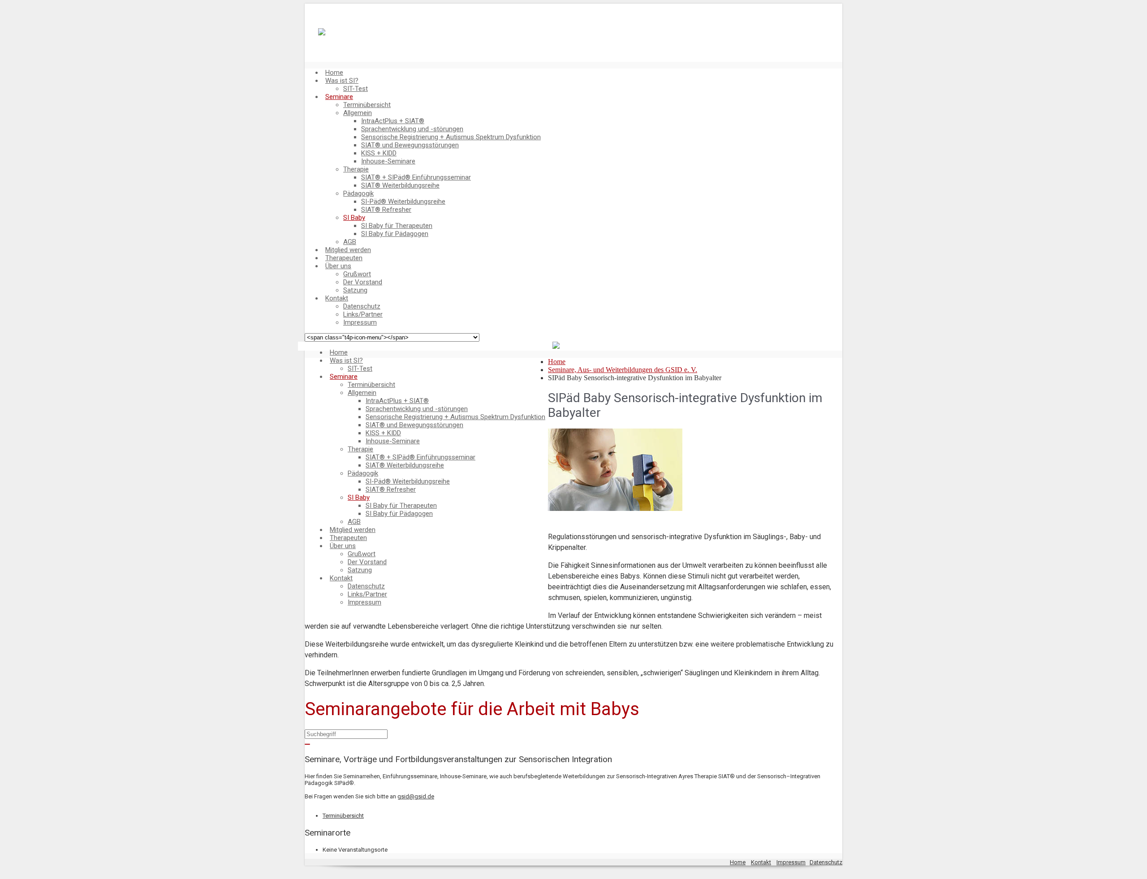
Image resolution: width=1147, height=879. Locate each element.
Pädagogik (358, 193)
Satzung (355, 290)
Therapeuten (343, 258)
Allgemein (357, 113)
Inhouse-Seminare (388, 161)
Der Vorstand (362, 282)
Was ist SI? (341, 81)
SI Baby (354, 218)
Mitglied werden (348, 250)
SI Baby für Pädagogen (394, 234)
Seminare (339, 97)
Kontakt (336, 298)
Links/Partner (363, 314)
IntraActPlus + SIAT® (392, 121)
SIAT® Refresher (386, 210)
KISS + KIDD (379, 153)
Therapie (356, 169)
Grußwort (357, 274)
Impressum (360, 322)
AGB (349, 242)
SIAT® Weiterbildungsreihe (400, 185)
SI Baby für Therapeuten (396, 226)
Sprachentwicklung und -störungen (412, 129)
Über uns (338, 266)
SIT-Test (355, 89)
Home (334, 73)
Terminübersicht (367, 105)
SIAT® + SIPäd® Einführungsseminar (416, 177)
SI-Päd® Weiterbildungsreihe (403, 201)
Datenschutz (361, 306)
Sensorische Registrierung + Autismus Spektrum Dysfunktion (451, 137)
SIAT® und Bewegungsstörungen (410, 145)
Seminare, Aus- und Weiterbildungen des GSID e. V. (622, 369)
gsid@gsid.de (415, 796)
